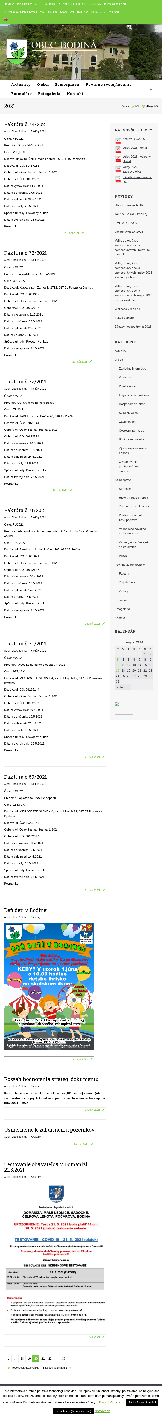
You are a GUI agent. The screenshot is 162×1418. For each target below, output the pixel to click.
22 (50, 1358)
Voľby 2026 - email (135, 147)
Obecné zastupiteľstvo (134, 506)
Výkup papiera (124, 317)
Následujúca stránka (55, 1367)
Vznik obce (126, 377)
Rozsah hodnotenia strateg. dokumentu (51, 1079)
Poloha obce (127, 386)
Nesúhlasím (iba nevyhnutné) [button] (73, 1411)
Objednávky (127, 582)
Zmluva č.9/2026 (134, 138)
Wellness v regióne (127, 308)
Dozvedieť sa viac (110, 1402)
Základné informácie (132, 368)
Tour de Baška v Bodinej (131, 214)
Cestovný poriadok (131, 430)
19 (29, 1358)
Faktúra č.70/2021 (25, 643)
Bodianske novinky (131, 439)
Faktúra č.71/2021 (25, 510)
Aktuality (36, 917)
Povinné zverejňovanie (130, 564)
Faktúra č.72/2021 (25, 381)
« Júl (120, 687)
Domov (125, 106)
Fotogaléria (122, 609)
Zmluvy (124, 591)
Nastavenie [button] (102, 1411)
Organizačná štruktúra (134, 395)
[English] (6, 20)
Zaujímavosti (127, 421)
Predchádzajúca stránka (25, 1367)
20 (36, 1358)
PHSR (123, 555)
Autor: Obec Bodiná (15, 131)
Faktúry (124, 573)
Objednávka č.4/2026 (129, 231)
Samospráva (123, 480)
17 (117, 670)
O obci (119, 359)
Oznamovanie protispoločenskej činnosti (130, 466)
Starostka (125, 488)
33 (64, 1358)
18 (22, 1358)
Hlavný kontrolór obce (133, 497)
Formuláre (122, 600)
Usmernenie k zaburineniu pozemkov (49, 1129)
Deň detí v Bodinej (26, 910)
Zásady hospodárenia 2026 (133, 326)
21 (43, 1358)
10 (117, 665)
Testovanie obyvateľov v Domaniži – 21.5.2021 (48, 1167)
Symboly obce (128, 412)
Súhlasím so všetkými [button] (142, 1402)
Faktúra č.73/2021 (25, 253)
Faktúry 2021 (38, 131)
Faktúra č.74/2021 (25, 124)
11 (123, 665)
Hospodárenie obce (132, 404)
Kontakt (120, 617)
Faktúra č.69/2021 (25, 776)
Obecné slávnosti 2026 (130, 205)
